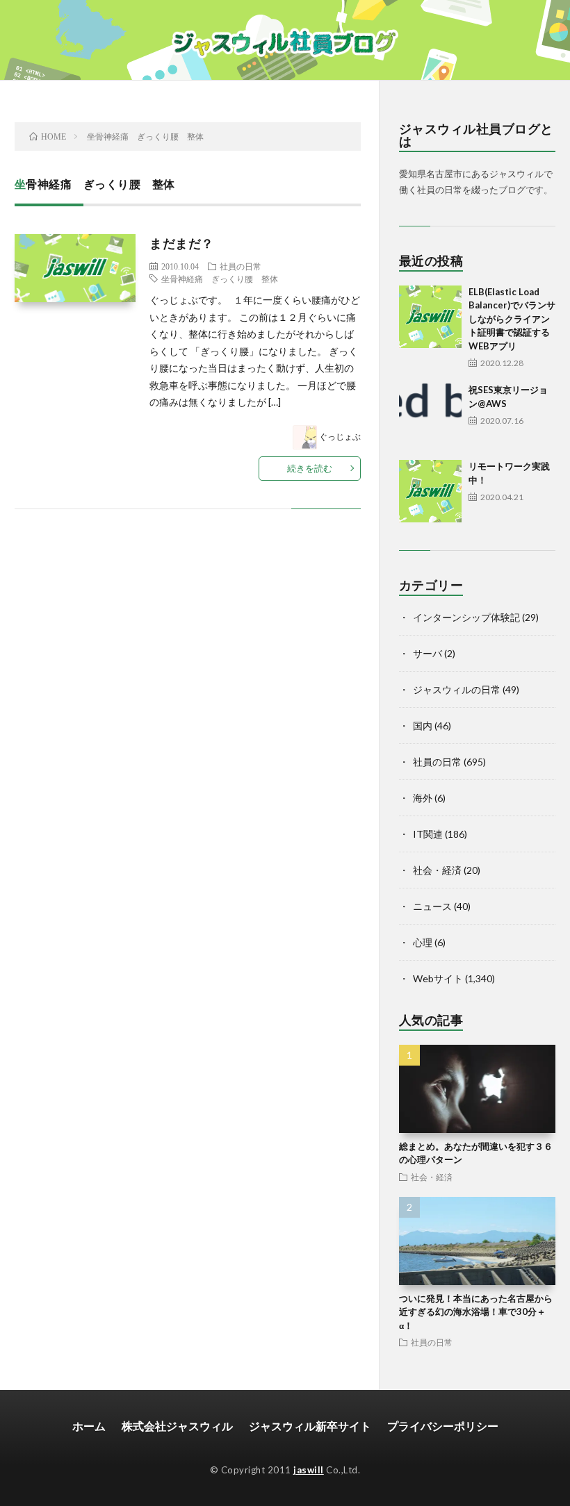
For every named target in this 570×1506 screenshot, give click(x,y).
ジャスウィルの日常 (456, 689)
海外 (422, 798)
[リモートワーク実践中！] (430, 491)
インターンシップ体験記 (466, 617)
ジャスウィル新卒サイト (310, 1425)
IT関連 (428, 834)
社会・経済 (437, 870)
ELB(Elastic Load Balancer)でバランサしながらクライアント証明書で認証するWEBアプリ (512, 318)
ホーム (89, 1425)
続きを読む (309, 468)
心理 (422, 942)
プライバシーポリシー (442, 1425)
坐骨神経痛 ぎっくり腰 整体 (219, 278)
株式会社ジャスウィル (177, 1425)
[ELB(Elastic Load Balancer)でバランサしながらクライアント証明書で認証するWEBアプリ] (430, 317)
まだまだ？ (181, 243)
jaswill (308, 1469)
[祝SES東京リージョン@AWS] (430, 414)
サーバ (427, 653)
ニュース (432, 906)
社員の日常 (240, 266)
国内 (422, 725)
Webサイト (438, 978)
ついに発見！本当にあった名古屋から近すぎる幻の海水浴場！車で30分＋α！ (476, 1312)
